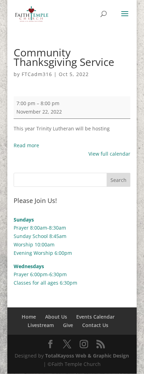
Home (29, 316)
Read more (26, 145)
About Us (56, 316)
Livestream (41, 325)
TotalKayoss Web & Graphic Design (87, 355)
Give (68, 325)
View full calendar (109, 153)
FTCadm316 (37, 74)
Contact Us (95, 325)
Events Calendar (95, 316)
